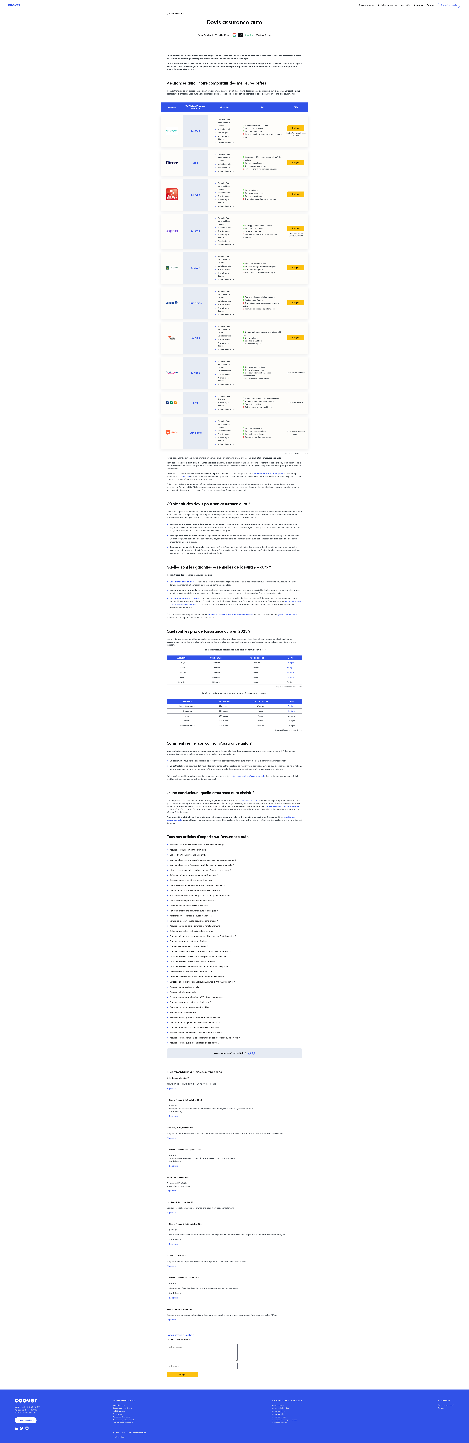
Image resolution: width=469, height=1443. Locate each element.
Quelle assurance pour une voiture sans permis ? (193, 900)
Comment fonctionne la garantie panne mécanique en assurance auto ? (203, 860)
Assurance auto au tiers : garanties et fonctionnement (195, 926)
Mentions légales (119, 1437)
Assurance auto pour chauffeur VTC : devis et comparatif (196, 997)
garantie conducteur (287, 614)
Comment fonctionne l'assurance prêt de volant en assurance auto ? (202, 865)
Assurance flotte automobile (183, 992)
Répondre (171, 1088)
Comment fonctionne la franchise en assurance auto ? (195, 1027)
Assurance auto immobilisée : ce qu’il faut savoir (192, 880)
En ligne (295, 128)
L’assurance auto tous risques (184, 598)
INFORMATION (444, 1401)
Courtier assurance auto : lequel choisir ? (189, 946)
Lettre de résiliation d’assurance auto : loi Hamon (192, 961)
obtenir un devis (26, 1420)
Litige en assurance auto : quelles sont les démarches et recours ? (200, 870)
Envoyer (182, 1374)
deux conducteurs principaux (268, 473)
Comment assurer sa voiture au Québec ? (189, 941)
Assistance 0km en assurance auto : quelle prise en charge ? (198, 844)
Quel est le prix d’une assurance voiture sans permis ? (195, 890)
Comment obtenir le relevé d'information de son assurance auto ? (200, 951)
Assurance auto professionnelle (184, 987)
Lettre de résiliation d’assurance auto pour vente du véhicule (198, 956)
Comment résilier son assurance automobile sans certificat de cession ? (203, 936)
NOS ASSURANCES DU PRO (124, 1401)
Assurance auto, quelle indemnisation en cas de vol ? (194, 1043)
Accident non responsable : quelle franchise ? (191, 916)
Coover (164, 13)
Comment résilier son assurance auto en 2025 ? (192, 971)
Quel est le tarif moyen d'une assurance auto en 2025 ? (195, 1022)
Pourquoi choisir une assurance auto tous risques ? (194, 911)
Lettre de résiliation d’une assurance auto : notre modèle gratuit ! (199, 966)
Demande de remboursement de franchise (189, 1007)
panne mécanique (292, 601)
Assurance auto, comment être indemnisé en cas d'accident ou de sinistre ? (205, 1038)
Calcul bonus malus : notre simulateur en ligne (191, 931)
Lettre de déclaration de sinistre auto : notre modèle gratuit (197, 976)
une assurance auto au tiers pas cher (282, 806)
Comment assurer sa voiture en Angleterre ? (190, 1002)
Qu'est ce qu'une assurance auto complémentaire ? (194, 875)
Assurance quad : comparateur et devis (188, 850)
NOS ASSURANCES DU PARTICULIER (287, 1401)
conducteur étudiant (248, 800)
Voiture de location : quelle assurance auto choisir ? (194, 921)
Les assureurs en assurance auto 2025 (188, 855)
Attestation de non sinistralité (183, 1012)
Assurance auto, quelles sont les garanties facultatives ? (196, 1017)
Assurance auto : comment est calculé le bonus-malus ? (196, 1032)
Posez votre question (180, 1335)
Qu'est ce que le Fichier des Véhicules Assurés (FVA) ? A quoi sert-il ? (202, 982)
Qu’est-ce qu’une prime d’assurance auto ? (189, 905)
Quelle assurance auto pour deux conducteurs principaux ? (197, 885)
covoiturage (184, 476)
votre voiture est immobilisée (185, 604)
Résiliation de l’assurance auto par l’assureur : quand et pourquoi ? (201, 895)
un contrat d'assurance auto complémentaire (230, 614)
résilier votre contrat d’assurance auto (247, 776)
